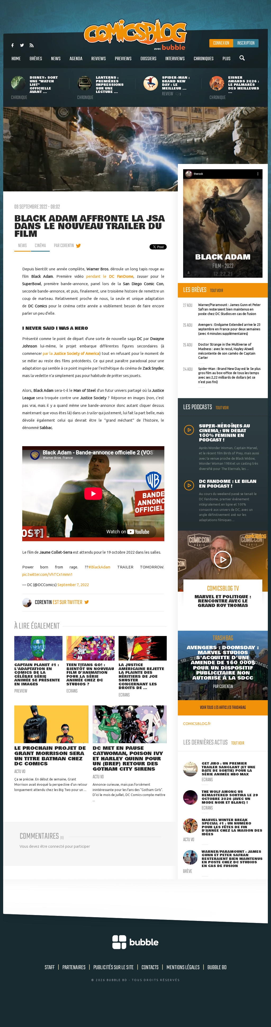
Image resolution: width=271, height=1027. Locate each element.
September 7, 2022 (73, 584)
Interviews (175, 59)
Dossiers (148, 59)
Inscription (246, 43)
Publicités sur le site (113, 967)
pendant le (109, 276)
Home (16, 59)
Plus (227, 59)
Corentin (43, 602)
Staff (50, 967)
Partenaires (73, 967)
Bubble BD (217, 967)
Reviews (98, 59)
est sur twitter (68, 602)
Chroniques (204, 59)
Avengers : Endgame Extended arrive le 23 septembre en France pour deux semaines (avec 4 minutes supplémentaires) (222, 328)
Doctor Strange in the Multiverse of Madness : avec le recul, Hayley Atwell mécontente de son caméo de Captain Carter (219, 350)
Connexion (221, 43)
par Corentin (64, 245)
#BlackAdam (99, 567)
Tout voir (216, 290)
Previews (123, 59)
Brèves (36, 59)
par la (71, 353)
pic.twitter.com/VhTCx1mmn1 (47, 574)
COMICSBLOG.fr (197, 723)
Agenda (76, 59)
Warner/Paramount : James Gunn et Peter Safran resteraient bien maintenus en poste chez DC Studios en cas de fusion (222, 308)
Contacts (150, 967)
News (56, 59)
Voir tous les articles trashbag (223, 707)
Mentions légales (183, 967)
